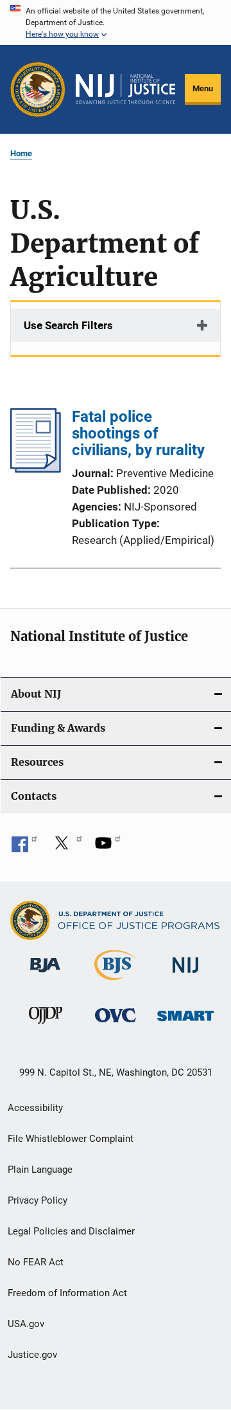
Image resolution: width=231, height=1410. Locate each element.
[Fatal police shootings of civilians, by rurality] (35, 468)
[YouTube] (108, 847)
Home (21, 153)
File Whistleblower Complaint (70, 1138)
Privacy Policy (37, 1200)
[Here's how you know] (115, 22)
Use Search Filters (68, 325)
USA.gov (26, 1324)
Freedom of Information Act (67, 1293)
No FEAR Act (36, 1262)
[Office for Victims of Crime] (115, 1024)
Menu (203, 88)
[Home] (125, 89)
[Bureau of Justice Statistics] (115, 982)
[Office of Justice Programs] (37, 89)
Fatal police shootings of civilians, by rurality (138, 433)
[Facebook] (24, 847)
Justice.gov (32, 1354)
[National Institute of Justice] (185, 975)
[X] (66, 847)
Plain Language (40, 1169)
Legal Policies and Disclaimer (71, 1231)
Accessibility (35, 1108)
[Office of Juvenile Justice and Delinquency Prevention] (45, 1026)
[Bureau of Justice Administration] (45, 974)
